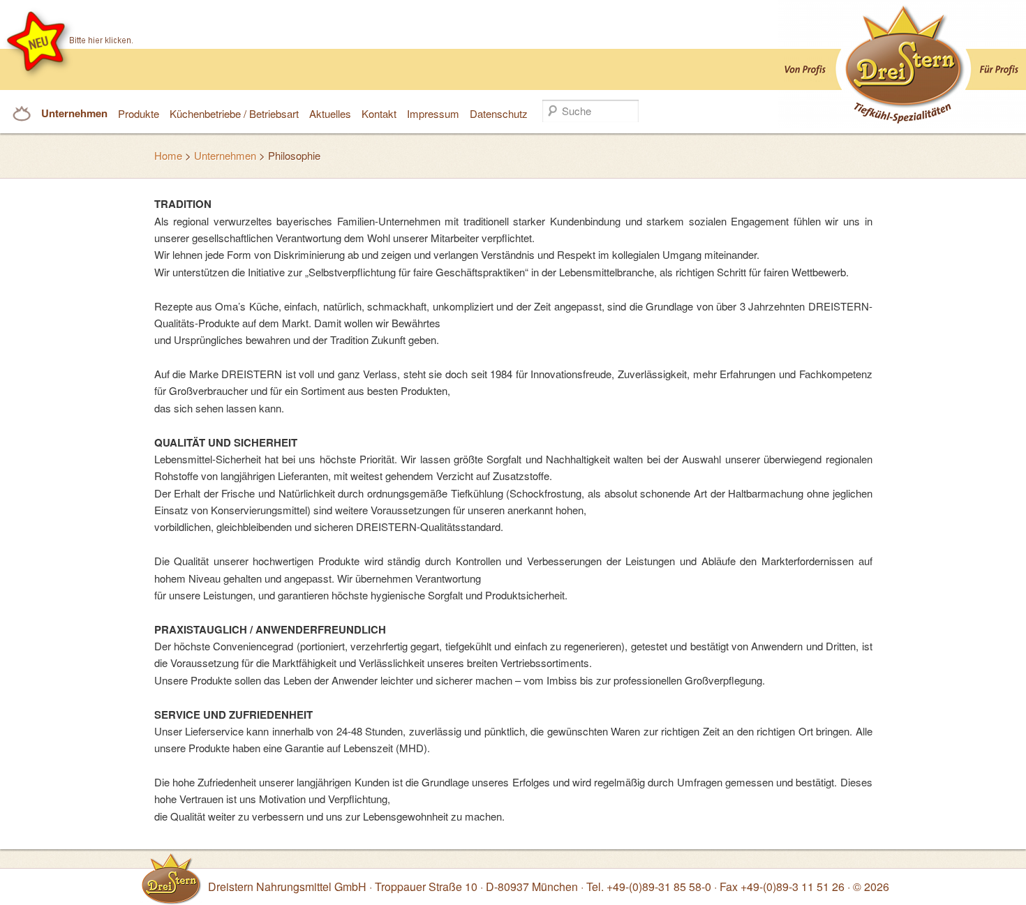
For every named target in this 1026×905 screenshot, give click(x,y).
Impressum (433, 113)
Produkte (138, 113)
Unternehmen (74, 113)
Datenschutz (499, 113)
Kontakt (379, 113)
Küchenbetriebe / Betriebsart (234, 113)
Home (168, 155)
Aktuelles (330, 113)
